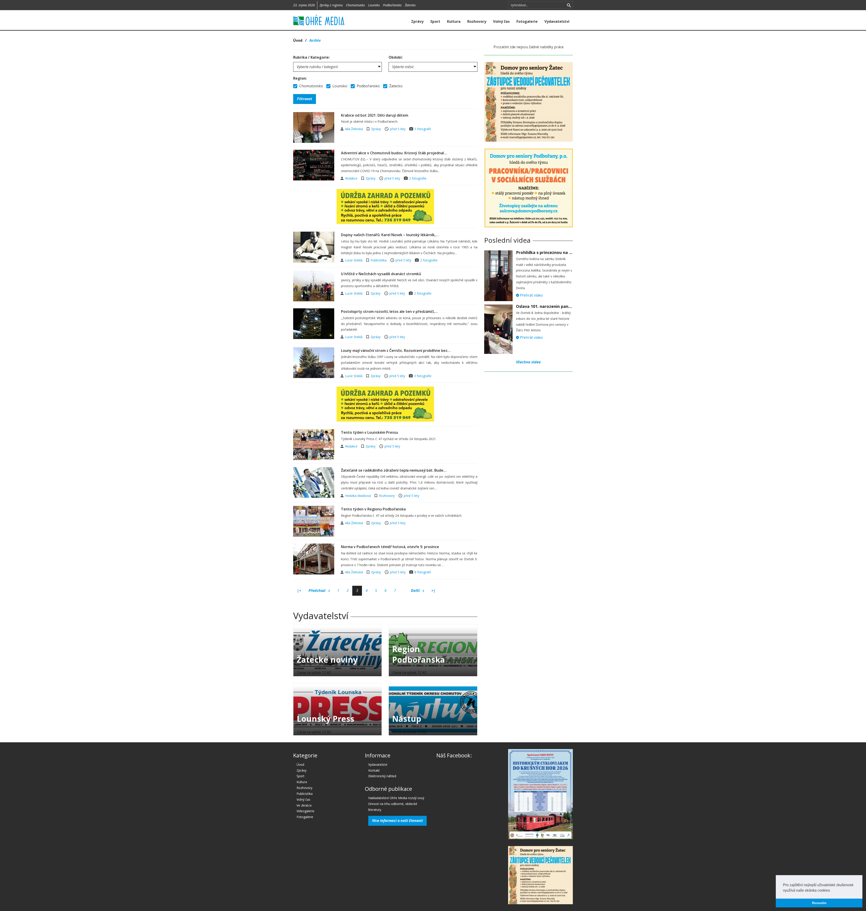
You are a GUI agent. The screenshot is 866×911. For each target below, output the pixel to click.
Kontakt (374, 770)
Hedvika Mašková (358, 496)
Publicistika (379, 260)
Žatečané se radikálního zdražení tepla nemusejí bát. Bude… (394, 470)
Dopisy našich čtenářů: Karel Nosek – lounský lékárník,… (390, 234)
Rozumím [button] (819, 903)
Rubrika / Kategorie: (311, 57)
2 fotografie (417, 178)
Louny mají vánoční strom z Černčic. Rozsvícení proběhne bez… (396, 350)
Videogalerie (305, 811)
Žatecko (410, 5)
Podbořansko (392, 5)
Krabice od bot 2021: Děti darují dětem (374, 115)
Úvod (297, 40)
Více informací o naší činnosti (397, 820)
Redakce (351, 178)
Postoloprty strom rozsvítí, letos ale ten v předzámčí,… (389, 311)
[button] (831, 890)
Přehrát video (531, 295)
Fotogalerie (527, 21)
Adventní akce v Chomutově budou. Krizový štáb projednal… (394, 152)
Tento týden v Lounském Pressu (369, 432)
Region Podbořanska (418, 654)
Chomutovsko (355, 5)
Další (416, 590)
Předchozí (317, 590)
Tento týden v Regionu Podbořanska (373, 509)
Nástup (406, 718)
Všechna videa (528, 362)
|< (299, 590)
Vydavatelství (556, 21)
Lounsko (374, 5)
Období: (396, 57)
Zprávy (417, 21)
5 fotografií (423, 129)
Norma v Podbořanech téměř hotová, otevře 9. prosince (390, 546)
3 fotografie (422, 376)
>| (433, 590)
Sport (435, 21)
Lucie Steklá (354, 260)
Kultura (454, 21)
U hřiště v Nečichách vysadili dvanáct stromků (381, 273)
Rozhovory (476, 21)
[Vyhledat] (569, 5)
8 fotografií (423, 572)
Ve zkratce (304, 805)
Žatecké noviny (327, 659)
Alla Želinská (354, 129)
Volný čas (501, 21)
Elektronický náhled (382, 776)
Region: (300, 78)
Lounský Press (325, 718)
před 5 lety (397, 129)
